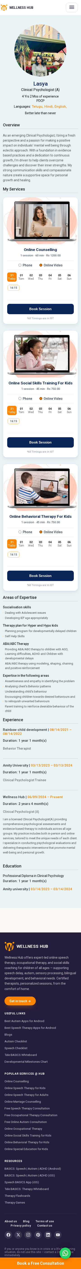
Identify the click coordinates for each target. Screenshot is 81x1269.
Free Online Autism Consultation (25, 1122)
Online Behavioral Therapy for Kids (26, 1142)
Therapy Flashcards (17, 1195)
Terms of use (45, 1221)
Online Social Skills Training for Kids (27, 1135)
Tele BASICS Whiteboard (20, 1055)
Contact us (44, 1225)
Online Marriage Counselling (22, 1101)
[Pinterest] (38, 1235)
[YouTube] (58, 1235)
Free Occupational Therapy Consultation (30, 1115)
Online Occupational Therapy (23, 1128)
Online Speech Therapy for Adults (26, 1095)
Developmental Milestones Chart (26, 1061)
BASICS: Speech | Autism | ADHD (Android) (32, 1168)
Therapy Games (14, 1202)
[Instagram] (28, 1235)
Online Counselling (16, 1081)
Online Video (53, 265)
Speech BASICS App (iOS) (21, 1182)
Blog (26, 1221)
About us (10, 1221)
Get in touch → (20, 1001)
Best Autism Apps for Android (24, 1021)
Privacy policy (21, 1225)
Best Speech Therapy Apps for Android (30, 1028)
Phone (27, 265)
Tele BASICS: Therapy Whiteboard (26, 1189)
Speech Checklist (15, 1048)
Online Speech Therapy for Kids (24, 1088)
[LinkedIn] (48, 1235)
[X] (18, 1235)
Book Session (40, 309)
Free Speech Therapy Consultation (27, 1108)
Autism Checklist (15, 1041)
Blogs (8, 1034)
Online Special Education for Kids (26, 1149)
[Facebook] (8, 1235)
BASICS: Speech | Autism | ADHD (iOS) (29, 1175)
